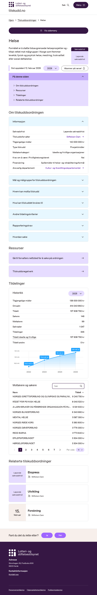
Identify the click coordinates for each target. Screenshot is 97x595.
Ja (47, 535)
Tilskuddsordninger (27, 20)
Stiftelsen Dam (74, 136)
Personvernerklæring (16, 590)
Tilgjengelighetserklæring (36, 590)
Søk (64, 5)
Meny (79, 5)
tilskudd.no (17, 10)
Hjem (11, 20)
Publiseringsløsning (55, 590)
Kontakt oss (14, 574)
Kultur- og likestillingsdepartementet (63, 168)
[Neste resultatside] (60, 450)
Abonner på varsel (73, 68)
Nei (60, 535)
